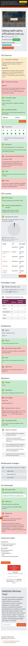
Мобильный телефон (7, 545)
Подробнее (2, 5)
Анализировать (6, 562)
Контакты (5, 261)
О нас (4, 256)
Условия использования (10, 642)
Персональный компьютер (8, 544)
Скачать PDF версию (8, 47)
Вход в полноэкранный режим (14, 568)
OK (23, 1)
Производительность (7, 550)
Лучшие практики (6, 553)
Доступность (5, 551)
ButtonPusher (12, 638)
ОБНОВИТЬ (16, 39)
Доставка (5, 266)
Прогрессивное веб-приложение (10, 556)
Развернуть (22, 121)
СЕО (3, 554)
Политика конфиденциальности (12, 641)
